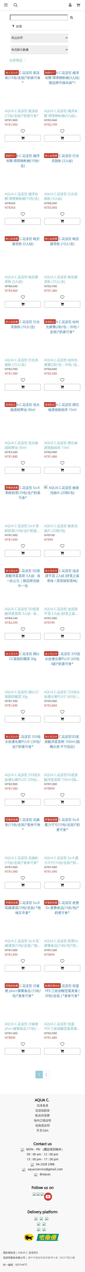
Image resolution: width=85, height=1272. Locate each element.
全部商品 (15, 60)
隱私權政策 (9, 1252)
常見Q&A (42, 1130)
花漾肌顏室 (42, 1110)
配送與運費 (42, 1115)
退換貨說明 (42, 1125)
